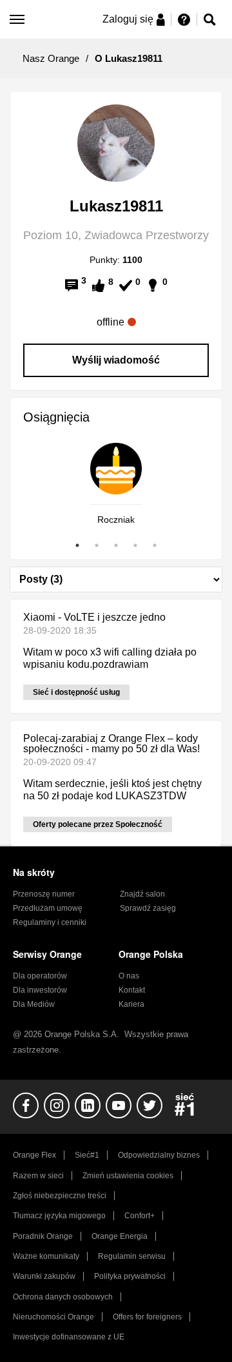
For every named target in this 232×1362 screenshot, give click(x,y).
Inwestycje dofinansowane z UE (68, 1336)
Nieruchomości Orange (53, 1316)
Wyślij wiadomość (116, 360)
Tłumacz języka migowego (59, 1215)
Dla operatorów (40, 975)
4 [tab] (135, 545)
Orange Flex (34, 1155)
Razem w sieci (38, 1175)
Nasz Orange (51, 58)
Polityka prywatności (130, 1276)
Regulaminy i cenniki (49, 922)
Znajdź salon (142, 894)
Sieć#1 (87, 1155)
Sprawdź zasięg (148, 908)
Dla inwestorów (40, 990)
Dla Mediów (34, 1004)
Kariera (131, 1004)
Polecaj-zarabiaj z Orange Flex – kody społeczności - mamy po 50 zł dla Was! (111, 743)
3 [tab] (116, 545)
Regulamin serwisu (132, 1256)
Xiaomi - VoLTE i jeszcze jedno (94, 617)
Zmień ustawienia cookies (127, 1175)
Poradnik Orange (43, 1236)
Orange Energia (120, 1236)
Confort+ (139, 1215)
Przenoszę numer (44, 894)
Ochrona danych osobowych (63, 1296)
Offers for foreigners (147, 1316)
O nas (129, 975)
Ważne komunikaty (46, 1256)
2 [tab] (96, 545)
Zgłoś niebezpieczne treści (59, 1195)
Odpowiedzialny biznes (159, 1155)
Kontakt (132, 990)
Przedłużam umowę (47, 908)
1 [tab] (77, 545)
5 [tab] (154, 545)
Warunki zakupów (44, 1276)
